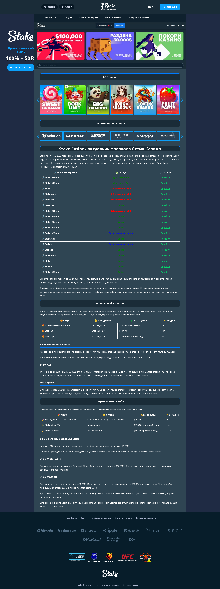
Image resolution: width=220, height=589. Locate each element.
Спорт (68, 6)
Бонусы (68, 17)
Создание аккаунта (139, 17)
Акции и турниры (113, 17)
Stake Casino (51, 17)
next (181, 100)
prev (38, 100)
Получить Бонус (21, 67)
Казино (51, 6)
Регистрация (170, 6)
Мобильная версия (88, 17)
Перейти (165, 177)
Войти (151, 6)
